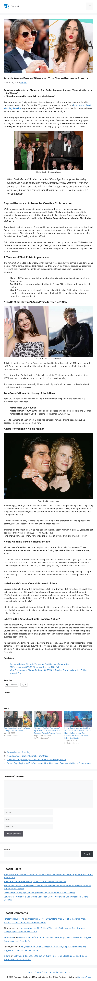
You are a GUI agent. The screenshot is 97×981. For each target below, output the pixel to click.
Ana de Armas (13, 756)
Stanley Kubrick (29, 756)
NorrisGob (9, 937)
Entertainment (14, 752)
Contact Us (65, 972)
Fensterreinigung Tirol (14, 919)
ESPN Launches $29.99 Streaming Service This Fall (34, 667)
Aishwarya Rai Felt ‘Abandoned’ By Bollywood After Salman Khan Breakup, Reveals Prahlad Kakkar (48, 730)
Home (29, 972)
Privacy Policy (41, 972)
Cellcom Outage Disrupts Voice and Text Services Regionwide (39, 664)
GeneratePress (84, 977)
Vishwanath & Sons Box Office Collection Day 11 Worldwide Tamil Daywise (39, 892)
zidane (7, 956)
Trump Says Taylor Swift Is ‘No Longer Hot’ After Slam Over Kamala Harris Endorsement (49, 763)
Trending (26, 752)
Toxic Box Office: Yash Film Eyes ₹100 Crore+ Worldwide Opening (35, 881)
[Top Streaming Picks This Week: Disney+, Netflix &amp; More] (18, 719)
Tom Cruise (43, 756)
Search (7, 849)
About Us (54, 972)
